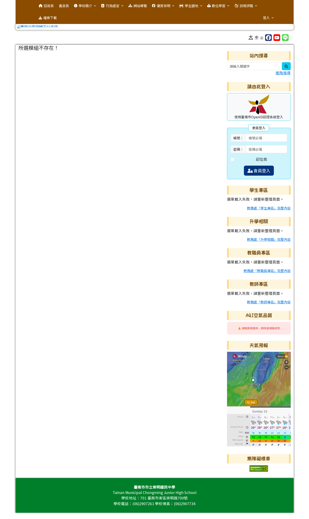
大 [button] (251, 37)
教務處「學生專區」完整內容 (269, 208)
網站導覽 (140, 5)
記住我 (261, 159)
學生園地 (191, 5)
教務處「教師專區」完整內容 (269, 301)
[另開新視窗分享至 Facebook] (268, 37)
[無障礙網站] (259, 467)
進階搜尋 (283, 72)
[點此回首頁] (154, 27)
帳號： (238, 137)
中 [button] (257, 37)
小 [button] (261, 37)
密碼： (238, 149)
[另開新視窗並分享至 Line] (285, 37)
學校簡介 (85, 5)
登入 (266, 17)
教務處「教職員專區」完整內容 (267, 270)
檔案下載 (50, 17)
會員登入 (261, 170)
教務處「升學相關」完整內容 (269, 239)
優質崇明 (163, 5)
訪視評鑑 (246, 5)
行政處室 (112, 5)
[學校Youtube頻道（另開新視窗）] (276, 37)
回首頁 (49, 5)
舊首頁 (64, 5)
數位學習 (218, 5)
